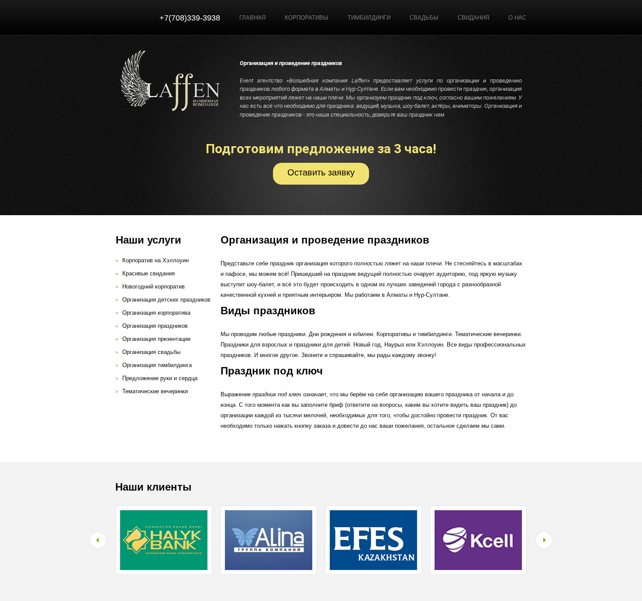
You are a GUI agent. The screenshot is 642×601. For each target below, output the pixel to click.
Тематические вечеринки (155, 391)
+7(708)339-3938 (189, 18)
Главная (252, 17)
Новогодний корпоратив (153, 286)
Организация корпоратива (156, 312)
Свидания (473, 17)
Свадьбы (424, 17)
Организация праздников (155, 326)
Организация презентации (156, 339)
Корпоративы (306, 17)
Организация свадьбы (151, 352)
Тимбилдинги (369, 17)
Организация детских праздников (166, 299)
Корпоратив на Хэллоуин (155, 260)
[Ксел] (478, 514)
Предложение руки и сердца (159, 378)
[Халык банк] (163, 514)
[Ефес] (373, 514)
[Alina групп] (268, 514)
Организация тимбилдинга (157, 365)
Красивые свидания (148, 273)
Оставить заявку (321, 172)
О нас (517, 17)
